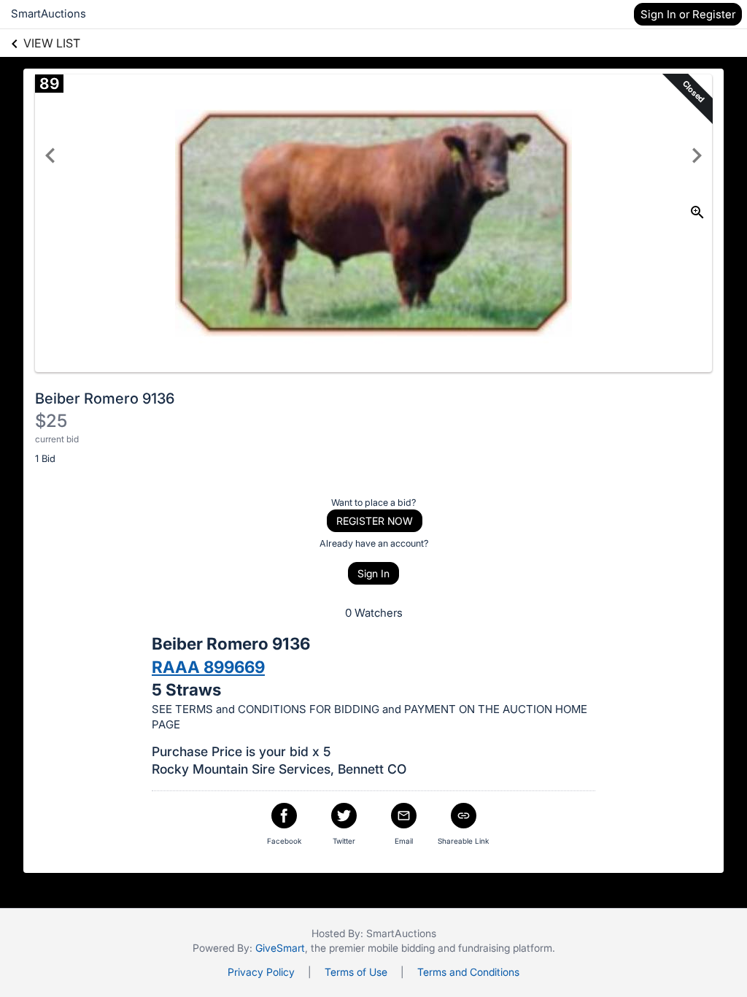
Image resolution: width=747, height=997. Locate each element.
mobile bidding (401, 948)
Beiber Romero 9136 (104, 398)
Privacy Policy (261, 972)
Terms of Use (356, 972)
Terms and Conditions (468, 972)
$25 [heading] (51, 420)
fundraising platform (505, 948)
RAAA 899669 (208, 667)
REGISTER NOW (374, 521)
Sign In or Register (687, 14)
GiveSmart (280, 948)
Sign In (373, 573)
